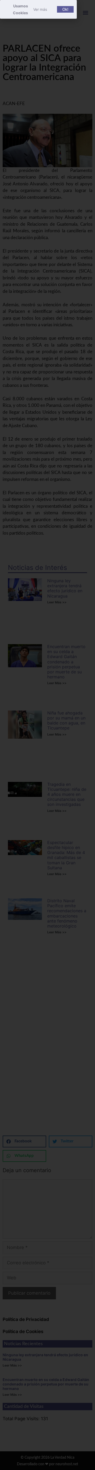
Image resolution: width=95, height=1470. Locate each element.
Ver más (40, 9)
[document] (47, 735)
